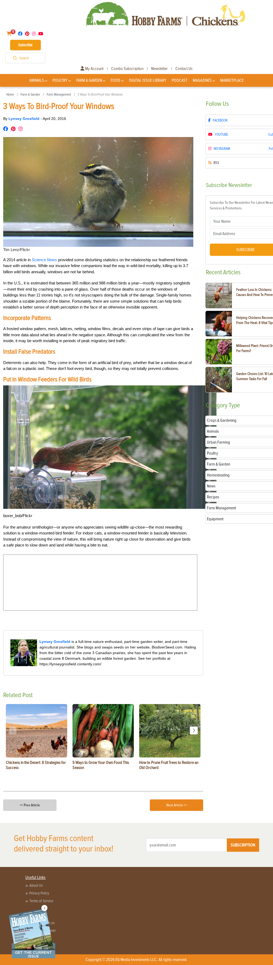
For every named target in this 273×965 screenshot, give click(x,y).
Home (10, 94)
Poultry (60, 80)
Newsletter (159, 68)
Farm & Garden (89, 80)
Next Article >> (176, 805)
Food (115, 80)
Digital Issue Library (147, 80)
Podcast (179, 80)
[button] (194, 730)
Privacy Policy (39, 893)
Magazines (202, 80)
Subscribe (25, 44)
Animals (36, 80)
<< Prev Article (30, 805)
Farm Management (59, 94)
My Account (93, 68)
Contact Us (183, 68)
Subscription (243, 845)
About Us (36, 885)
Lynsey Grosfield (25, 118)
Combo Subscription (127, 68)
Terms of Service (41, 900)
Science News (44, 259)
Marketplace (232, 80)
